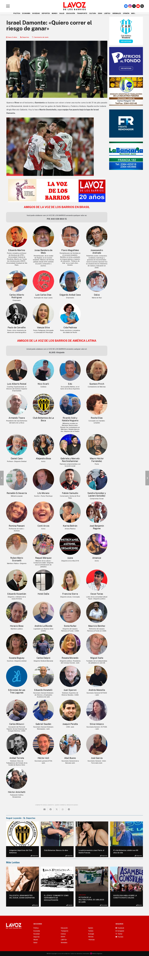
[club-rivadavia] (126, 31)
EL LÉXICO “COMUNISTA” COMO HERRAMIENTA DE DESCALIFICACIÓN (21, 898)
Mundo (105, 905)
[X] (134, 6)
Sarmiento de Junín (41, 37)
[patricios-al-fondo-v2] (126, 61)
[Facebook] (126, 6)
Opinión (35, 905)
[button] (8, 6)
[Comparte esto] (51, 809)
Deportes (25, 37)
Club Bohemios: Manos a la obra (56, 850)
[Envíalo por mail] (45, 809)
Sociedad (70, 905)
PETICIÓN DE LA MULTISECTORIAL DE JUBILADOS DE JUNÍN (56, 899)
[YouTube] (138, 6)
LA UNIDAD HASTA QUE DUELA (125, 895)
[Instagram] (130, 6)
